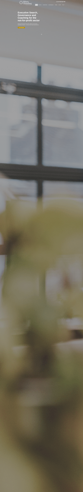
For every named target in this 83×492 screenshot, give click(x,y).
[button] (63, 5)
